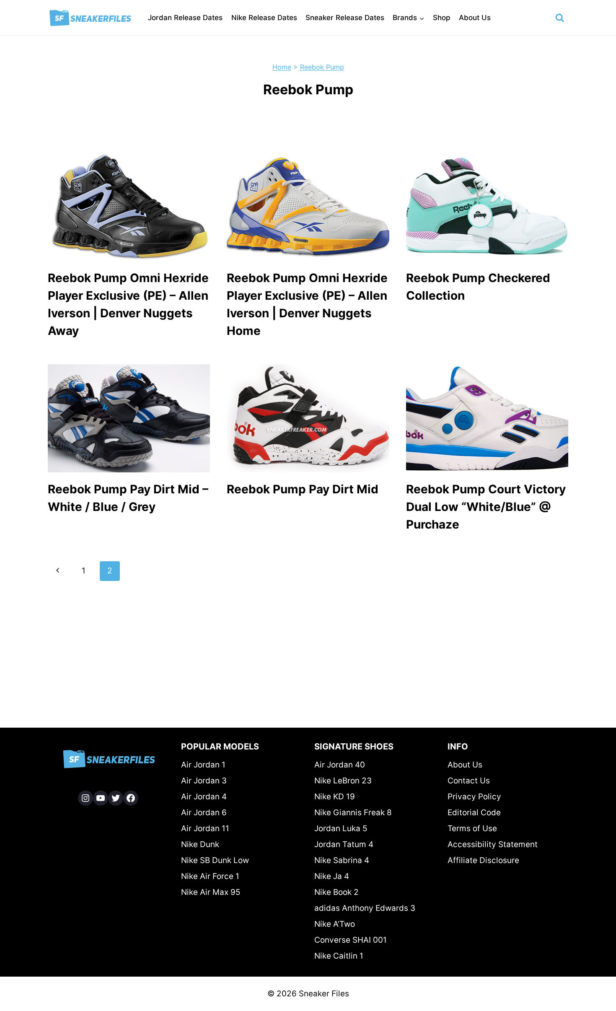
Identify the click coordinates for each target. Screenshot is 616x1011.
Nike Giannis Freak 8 (353, 812)
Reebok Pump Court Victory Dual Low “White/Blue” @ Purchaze (486, 506)
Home (281, 67)
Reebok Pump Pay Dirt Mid (302, 489)
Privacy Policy (474, 796)
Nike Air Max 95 (211, 892)
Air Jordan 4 (204, 796)
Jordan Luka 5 (341, 828)
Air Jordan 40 (339, 765)
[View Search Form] (559, 18)
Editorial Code (474, 812)
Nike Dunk (200, 844)
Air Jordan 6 (204, 812)
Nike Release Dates (264, 17)
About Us (475, 17)
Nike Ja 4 (331, 876)
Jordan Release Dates (185, 17)
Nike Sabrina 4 (341, 860)
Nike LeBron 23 (343, 780)
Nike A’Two (334, 924)
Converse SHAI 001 (350, 940)
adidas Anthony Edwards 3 (364, 908)
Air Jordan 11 (205, 828)
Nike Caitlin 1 (338, 956)
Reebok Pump (322, 67)
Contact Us (469, 780)
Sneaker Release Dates (344, 17)
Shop (441, 17)
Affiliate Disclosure (483, 860)
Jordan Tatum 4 (343, 844)
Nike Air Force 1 (210, 876)
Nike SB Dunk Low (215, 860)
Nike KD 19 (334, 796)
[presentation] (129, 207)
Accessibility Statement (493, 844)
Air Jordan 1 (203, 765)
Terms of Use (472, 828)
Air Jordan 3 (204, 780)
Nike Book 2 (336, 892)
